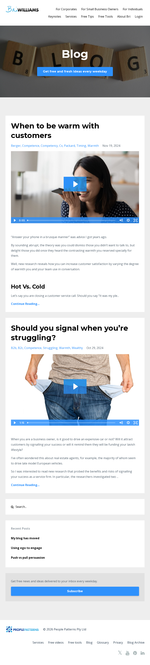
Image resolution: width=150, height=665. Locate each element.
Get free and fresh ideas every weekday (75, 71)
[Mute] (121, 220)
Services (71, 16)
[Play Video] (14, 220)
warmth (93, 146)
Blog (89, 642)
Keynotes (54, 16)
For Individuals (133, 9)
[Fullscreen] (135, 220)
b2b (13, 348)
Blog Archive (136, 642)
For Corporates (66, 9)
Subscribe (75, 591)
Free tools (75, 642)
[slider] (71, 220)
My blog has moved (25, 538)
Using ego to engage (26, 548)
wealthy (77, 348)
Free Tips (87, 16)
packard (69, 146)
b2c (20, 348)
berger (16, 146)
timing (81, 146)
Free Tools (105, 16)
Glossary (103, 642)
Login (139, 16)
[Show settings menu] (128, 220)
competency (49, 146)
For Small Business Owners (99, 9)
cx (61, 146)
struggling (50, 348)
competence (30, 146)
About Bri (123, 16)
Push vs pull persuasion (28, 558)
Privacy (118, 642)
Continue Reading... (25, 304)
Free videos (56, 642)
